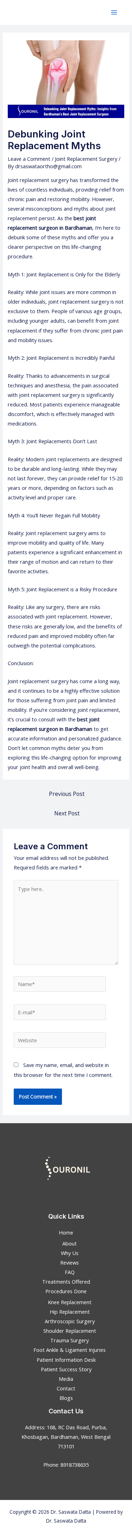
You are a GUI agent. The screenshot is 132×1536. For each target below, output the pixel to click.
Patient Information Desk (66, 1359)
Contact (66, 1388)
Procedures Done (66, 1291)
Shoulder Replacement (69, 1330)
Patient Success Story (66, 1369)
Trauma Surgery (69, 1340)
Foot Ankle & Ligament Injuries (69, 1349)
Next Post (67, 813)
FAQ (70, 1272)
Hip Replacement (70, 1311)
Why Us (69, 1252)
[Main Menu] (114, 12)
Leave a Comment (29, 158)
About (69, 1243)
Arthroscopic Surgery (70, 1321)
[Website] (60, 1041)
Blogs (66, 1397)
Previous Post (66, 794)
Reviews (69, 1262)
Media (66, 1378)
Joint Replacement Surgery (86, 158)
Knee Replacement (70, 1302)
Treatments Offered (66, 1281)
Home (66, 1232)
